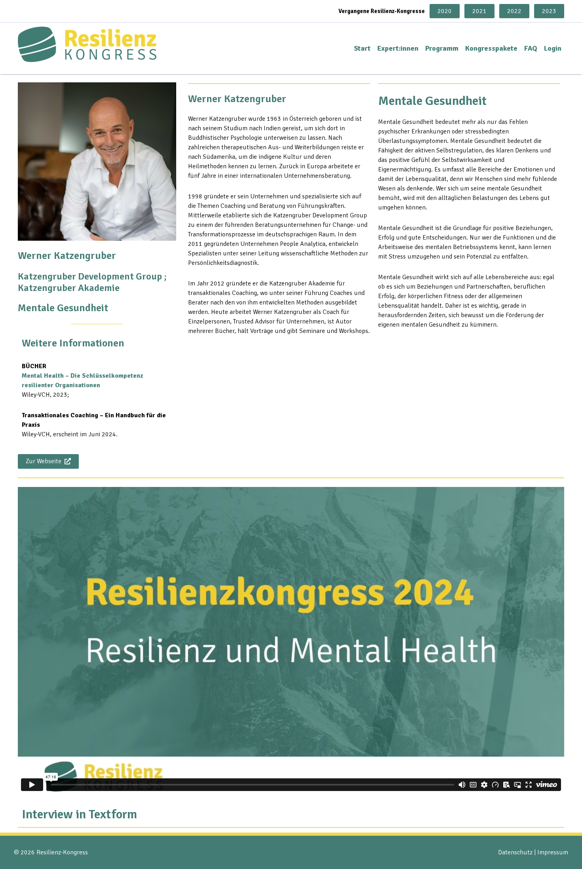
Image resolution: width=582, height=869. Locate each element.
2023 (549, 11)
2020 (444, 11)
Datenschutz (515, 852)
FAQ (530, 48)
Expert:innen (397, 48)
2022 (514, 11)
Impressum (552, 852)
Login (552, 48)
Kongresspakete (491, 48)
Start (362, 48)
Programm (441, 48)
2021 (479, 11)
